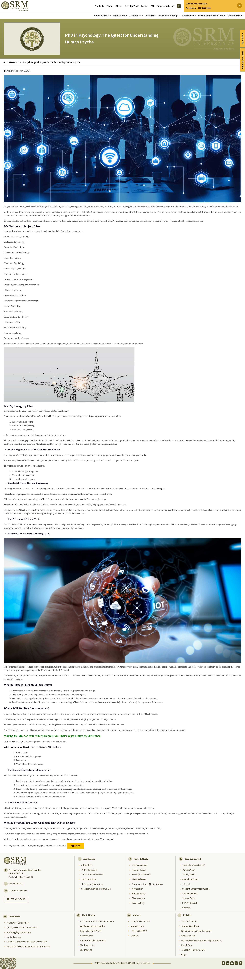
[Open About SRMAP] (110, 15)
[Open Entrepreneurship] (179, 15)
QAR (152, 6)
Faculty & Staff (132, 6)
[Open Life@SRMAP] (243, 15)
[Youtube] (227, 963)
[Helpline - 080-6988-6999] (187, 8)
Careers (144, 6)
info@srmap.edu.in (18, 890)
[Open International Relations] (224, 15)
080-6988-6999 (16, 883)
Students (99, 6)
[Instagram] (240, 963)
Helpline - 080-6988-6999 (200, 8)
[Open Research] (156, 15)
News (12, 62)
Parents (109, 6)
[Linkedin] (223, 963)
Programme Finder (165, 6)
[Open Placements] (195, 15)
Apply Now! (75, 846)
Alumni (119, 6)
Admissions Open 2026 (196, 3)
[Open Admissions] (126, 15)
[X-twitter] (236, 963)
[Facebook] (232, 963)
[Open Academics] (142, 15)
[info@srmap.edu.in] (6, 891)
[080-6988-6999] (6, 884)
